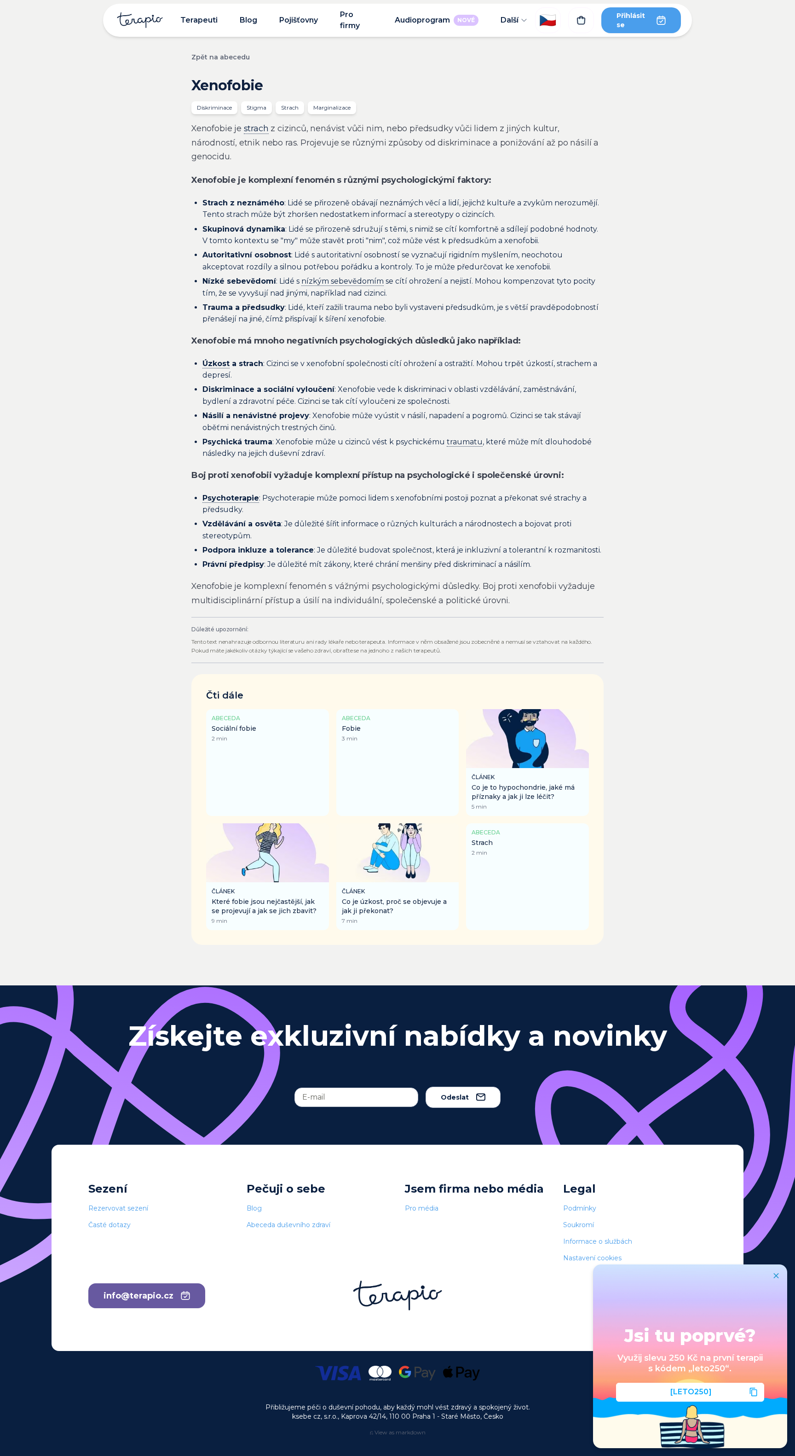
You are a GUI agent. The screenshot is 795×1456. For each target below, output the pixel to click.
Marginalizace (332, 107)
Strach (290, 107)
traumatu (465, 441)
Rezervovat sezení (118, 1208)
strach (256, 128)
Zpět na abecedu (220, 57)
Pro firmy (350, 20)
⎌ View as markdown (398, 1432)
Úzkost (216, 363)
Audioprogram (435, 20)
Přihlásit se (630, 20)
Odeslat (455, 1097)
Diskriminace (214, 107)
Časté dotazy (109, 1225)
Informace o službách (597, 1241)
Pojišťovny (298, 20)
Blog (248, 20)
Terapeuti (199, 20)
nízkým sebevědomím (342, 281)
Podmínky (579, 1208)
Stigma (256, 107)
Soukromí (578, 1225)
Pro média (421, 1208)
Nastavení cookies (592, 1258)
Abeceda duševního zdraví (288, 1225)
